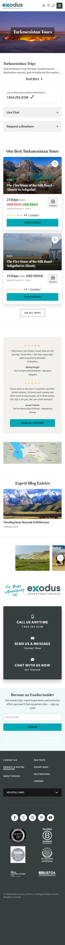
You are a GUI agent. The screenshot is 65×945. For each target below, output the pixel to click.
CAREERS (39, 781)
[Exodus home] (12, 6)
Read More (32, 78)
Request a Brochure (20, 126)
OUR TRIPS (40, 760)
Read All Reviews (32, 423)
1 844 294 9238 (53, 5)
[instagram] (32, 817)
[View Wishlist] (49, 5)
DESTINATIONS (42, 774)
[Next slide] (60, 558)
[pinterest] (41, 817)
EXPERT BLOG (41, 767)
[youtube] (50, 817)
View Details (32, 222)
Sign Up (32, 727)
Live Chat (13, 112)
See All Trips (32, 312)
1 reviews (34, 215)
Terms (58, 741)
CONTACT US (10, 760)
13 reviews (34, 289)
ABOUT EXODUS (11, 776)
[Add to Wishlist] (55, 163)
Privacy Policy (48, 741)
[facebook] (14, 817)
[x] (23, 817)
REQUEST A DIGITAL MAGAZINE (13, 768)
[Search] (43, 5)
